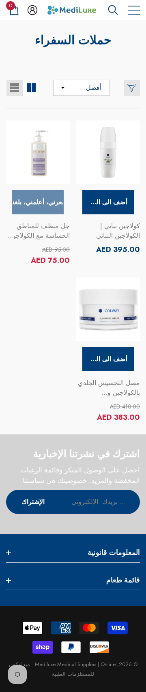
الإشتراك (33, 501)
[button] (113, 10)
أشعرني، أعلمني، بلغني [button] (38, 202)
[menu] (134, 10)
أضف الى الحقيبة (104, 202)
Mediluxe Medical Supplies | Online (74, 664)
